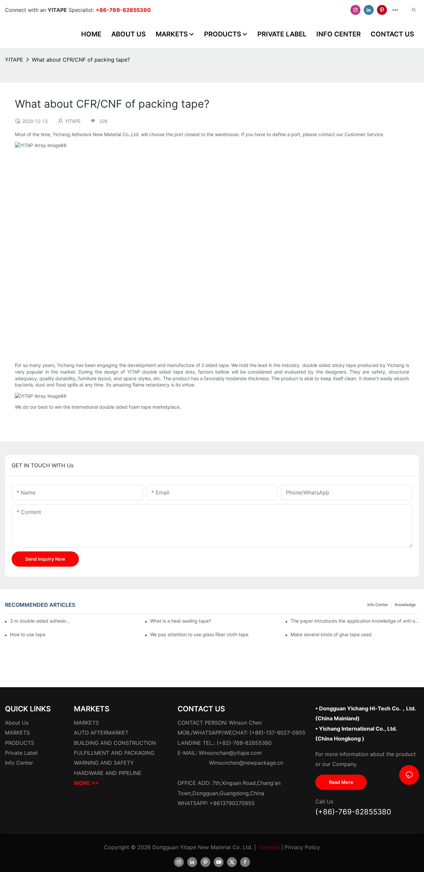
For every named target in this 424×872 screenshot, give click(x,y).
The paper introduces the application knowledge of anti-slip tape (355, 621)
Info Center (377, 604)
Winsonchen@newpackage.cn (246, 762)
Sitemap (269, 847)
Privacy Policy (302, 847)
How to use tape (27, 634)
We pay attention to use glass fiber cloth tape (199, 634)
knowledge (405, 604)
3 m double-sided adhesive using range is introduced (41, 621)
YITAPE (14, 59)
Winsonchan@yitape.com (230, 752)
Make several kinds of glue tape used (331, 634)
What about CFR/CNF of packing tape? (81, 59)
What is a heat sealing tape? (180, 621)
